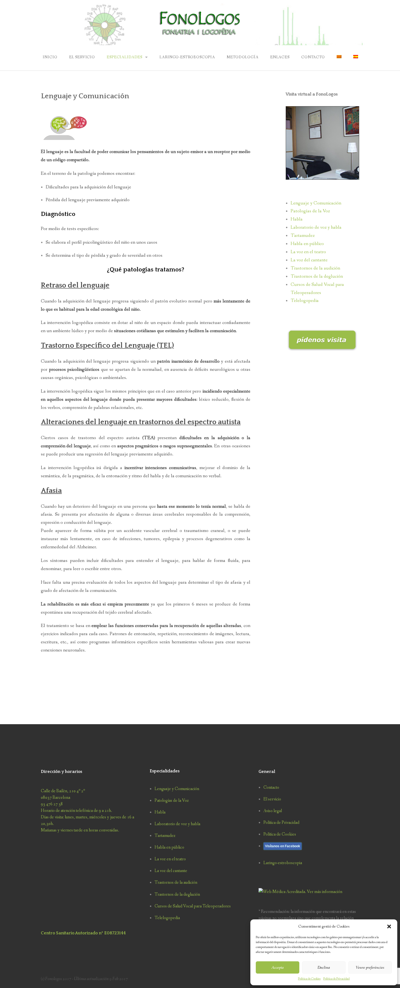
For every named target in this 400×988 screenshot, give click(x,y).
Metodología (242, 57)
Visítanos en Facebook (282, 846)
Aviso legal (272, 811)
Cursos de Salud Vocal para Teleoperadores (193, 906)
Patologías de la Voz (310, 211)
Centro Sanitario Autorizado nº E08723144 (83, 933)
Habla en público (307, 244)
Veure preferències (370, 967)
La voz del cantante (309, 260)
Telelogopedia (305, 301)
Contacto (313, 57)
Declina (324, 967)
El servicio (82, 57)
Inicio (49, 57)
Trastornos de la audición (315, 268)
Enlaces (280, 57)
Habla (297, 219)
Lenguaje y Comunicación (316, 203)
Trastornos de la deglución (317, 276)
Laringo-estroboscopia (187, 57)
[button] (389, 926)
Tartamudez (303, 236)
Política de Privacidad (336, 979)
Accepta (277, 967)
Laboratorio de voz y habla (316, 227)
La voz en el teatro (308, 252)
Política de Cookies (309, 979)
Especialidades (124, 57)
